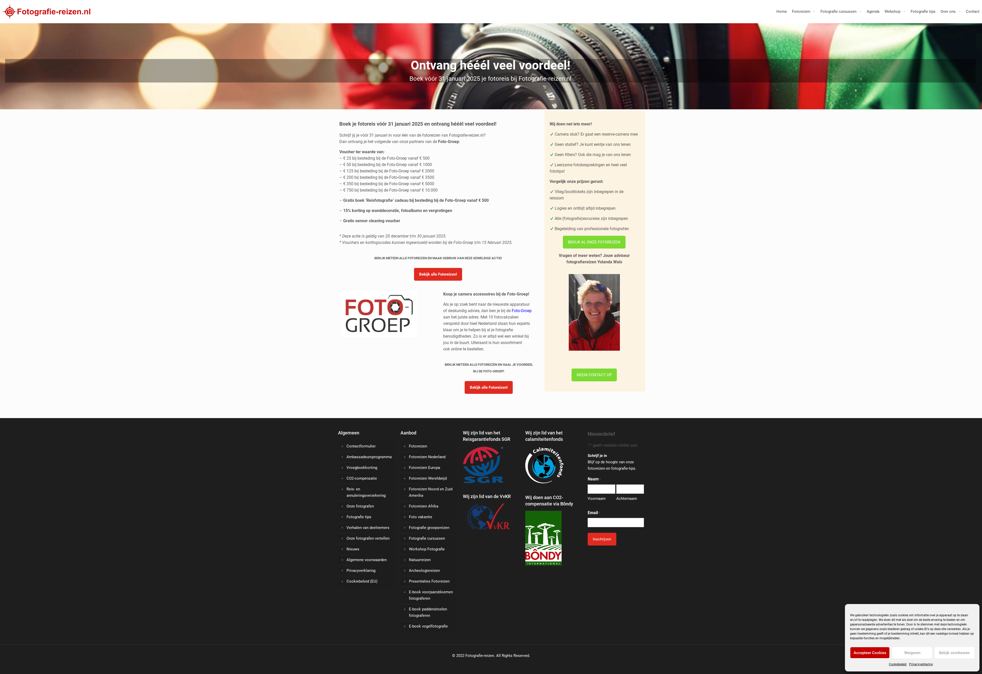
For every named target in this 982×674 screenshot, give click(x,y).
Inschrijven (602, 539)
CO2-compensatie (362, 478)
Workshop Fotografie (427, 549)
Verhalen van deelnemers (368, 527)
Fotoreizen (418, 446)
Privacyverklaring (921, 664)
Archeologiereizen (424, 570)
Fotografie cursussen (427, 538)
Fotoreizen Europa (424, 467)
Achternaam (626, 498)
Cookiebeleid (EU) (362, 581)
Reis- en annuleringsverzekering (366, 492)
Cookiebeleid (898, 664)
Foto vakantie (420, 517)
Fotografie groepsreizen (429, 527)
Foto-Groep (522, 310)
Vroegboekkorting (362, 467)
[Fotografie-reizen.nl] (45, 11)
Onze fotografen (360, 506)
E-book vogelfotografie (428, 626)
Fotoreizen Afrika (423, 506)
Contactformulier (361, 446)
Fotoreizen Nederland (427, 457)
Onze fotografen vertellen (368, 538)
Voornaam (597, 498)
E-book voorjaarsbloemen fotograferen (431, 595)
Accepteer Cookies (870, 653)
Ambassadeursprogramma (369, 457)
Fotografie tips (359, 517)
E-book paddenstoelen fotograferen (428, 612)
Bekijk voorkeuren (954, 653)
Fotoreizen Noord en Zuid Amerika (430, 492)
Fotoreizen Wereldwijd (428, 478)
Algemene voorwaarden (367, 560)
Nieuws (353, 549)
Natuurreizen (420, 560)
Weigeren (912, 653)
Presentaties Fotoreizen (429, 581)
